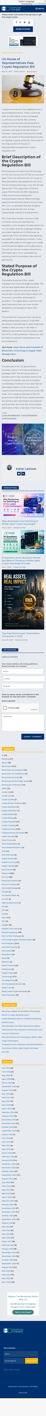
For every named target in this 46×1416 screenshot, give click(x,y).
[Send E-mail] (19, 473)
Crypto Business (9, 807)
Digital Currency (9, 862)
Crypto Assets (8, 799)
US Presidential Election (12, 984)
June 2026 (6, 1072)
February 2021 (8, 1245)
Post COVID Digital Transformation (17, 940)
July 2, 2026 (6, 528)
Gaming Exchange (10, 888)
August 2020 (7, 1267)
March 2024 (7, 1109)
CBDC (4, 788)
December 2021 (8, 1208)
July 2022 (6, 1182)
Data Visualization (10, 844)
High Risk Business (10, 903)
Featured (19, 52)
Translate (41, 4)
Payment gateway (10, 932)
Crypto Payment (9, 822)
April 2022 (6, 1193)
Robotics (5, 962)
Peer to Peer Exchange (12, 936)
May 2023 (6, 1145)
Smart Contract (8, 965)
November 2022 (9, 1168)
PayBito (5, 925)
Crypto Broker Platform (12, 803)
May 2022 (6, 1190)
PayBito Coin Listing (10, 929)
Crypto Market (8, 814)
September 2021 (9, 1219)
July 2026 (6, 1068)
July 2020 (6, 1271)
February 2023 (8, 1157)
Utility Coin (6, 988)
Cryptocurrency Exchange (13, 833)
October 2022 (8, 1171)
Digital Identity (8, 866)
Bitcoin (5, 763)
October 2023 (8, 1127)
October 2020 (8, 1260)
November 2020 (9, 1256)
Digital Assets (8, 858)
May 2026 (6, 1075)
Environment (7, 870)
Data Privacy (7, 840)
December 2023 (9, 1120)
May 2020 (6, 1278)
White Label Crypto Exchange (14, 991)
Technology (7, 977)
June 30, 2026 (7, 640)
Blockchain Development (13, 770)
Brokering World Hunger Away (15, 781)
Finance (5, 877)
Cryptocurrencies (9, 418)
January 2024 (8, 1116)
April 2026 (6, 1079)
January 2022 (8, 1204)
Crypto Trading (8, 825)
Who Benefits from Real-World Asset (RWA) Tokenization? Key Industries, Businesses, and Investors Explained (22, 1029)
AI (3, 755)
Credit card (7, 796)
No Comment (10, 650)
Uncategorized (8, 980)
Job (3, 914)
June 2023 (6, 1142)
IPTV (4, 910)
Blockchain (6, 766)
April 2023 (6, 1149)
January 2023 (8, 1160)
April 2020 (6, 1282)
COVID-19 (6, 792)
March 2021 (7, 1241)
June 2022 (6, 1186)
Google (5, 892)
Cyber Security (8, 836)
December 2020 (9, 1252)
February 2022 (8, 1201)
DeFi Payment (8, 855)
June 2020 (6, 1275)
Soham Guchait (19, 528)
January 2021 (7, 1249)
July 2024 (6, 1094)
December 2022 (9, 1164)
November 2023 (9, 1123)
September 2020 (9, 1264)
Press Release (8, 943)
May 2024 (6, 1101)
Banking (5, 759)
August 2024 (7, 1090)
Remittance (7, 954)
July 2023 (6, 1138)
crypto (9, 205)
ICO (3, 906)
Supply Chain (7, 973)
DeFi (4, 851)
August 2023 (7, 1134)
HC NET (5, 899)
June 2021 (6, 1230)
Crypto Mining (8, 818)
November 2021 (8, 1212)
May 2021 (6, 1234)
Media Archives (23, 29)
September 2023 (9, 1131)
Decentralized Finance (11, 847)
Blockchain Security (10, 777)
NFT (3, 921)
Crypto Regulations (29, 415)
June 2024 (6, 1098)
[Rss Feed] (23, 473)
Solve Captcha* (8, 701)
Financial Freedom (10, 881)
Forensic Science (9, 884)
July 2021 (6, 1227)
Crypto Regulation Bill (11, 415)
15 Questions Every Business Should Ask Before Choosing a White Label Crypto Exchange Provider (21, 561)
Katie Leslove (19, 71)
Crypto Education (9, 811)
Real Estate (7, 951)
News (4, 918)
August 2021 (7, 1223)
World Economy (9, 995)
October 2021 (7, 1216)
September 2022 (9, 1175)
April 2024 (6, 1105)
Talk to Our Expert (23, 1312)
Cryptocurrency (8, 52)
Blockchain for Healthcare (13, 774)
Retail (4, 958)
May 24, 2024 (7, 71)
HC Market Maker (9, 895)
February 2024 (8, 1112)
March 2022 (7, 1197)
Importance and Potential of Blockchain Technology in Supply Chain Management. (22, 350)
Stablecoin (6, 969)
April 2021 (6, 1238)
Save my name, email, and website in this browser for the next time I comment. (20, 695)
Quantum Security (10, 947)
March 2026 (7, 1083)
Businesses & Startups (11, 785)
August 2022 (7, 1179)
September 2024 (9, 1086)
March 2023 (7, 1153)
